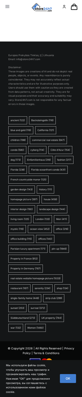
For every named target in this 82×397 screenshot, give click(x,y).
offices (45, 238)
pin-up (59, 248)
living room (20, 219)
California (45, 130)
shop (62, 288)
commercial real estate (48, 140)
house (50, 199)
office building (21, 238)
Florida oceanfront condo (48, 169)
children (18, 140)
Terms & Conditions (46, 353)
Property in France (24, 258)
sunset (17, 307)
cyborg (37, 149)
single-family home (25, 298)
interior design (22, 209)
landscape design (52, 209)
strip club (53, 298)
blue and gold (21, 130)
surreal (38, 307)
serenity (42, 288)
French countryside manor (28, 179)
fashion (64, 159)
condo (17, 149)
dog (16, 159)
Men (61, 219)
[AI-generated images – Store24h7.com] (42, 4)
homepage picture (24, 199)
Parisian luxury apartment (28, 248)
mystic (17, 228)
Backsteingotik (42, 120)
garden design (22, 189)
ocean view (40, 228)
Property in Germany (26, 268)
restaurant (19, 288)
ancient (18, 120)
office (62, 228)
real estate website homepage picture (36, 278)
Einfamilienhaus (39, 159)
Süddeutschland (23, 317)
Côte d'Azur (60, 149)
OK (68, 378)
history (45, 189)
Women (35, 327)
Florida (18, 169)
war (16, 327)
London (42, 219)
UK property (51, 317)
